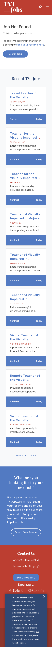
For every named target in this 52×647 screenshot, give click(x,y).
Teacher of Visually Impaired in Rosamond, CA (25, 259)
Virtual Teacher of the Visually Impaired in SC (24, 339)
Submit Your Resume (26, 532)
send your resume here (30, 44)
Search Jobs (15, 54)
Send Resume (26, 577)
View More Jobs (25, 455)
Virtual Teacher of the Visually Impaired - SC (24, 420)
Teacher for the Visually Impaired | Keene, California (24, 178)
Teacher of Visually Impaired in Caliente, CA (25, 299)
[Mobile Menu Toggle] (47, 7)
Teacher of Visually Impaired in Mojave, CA (25, 218)
